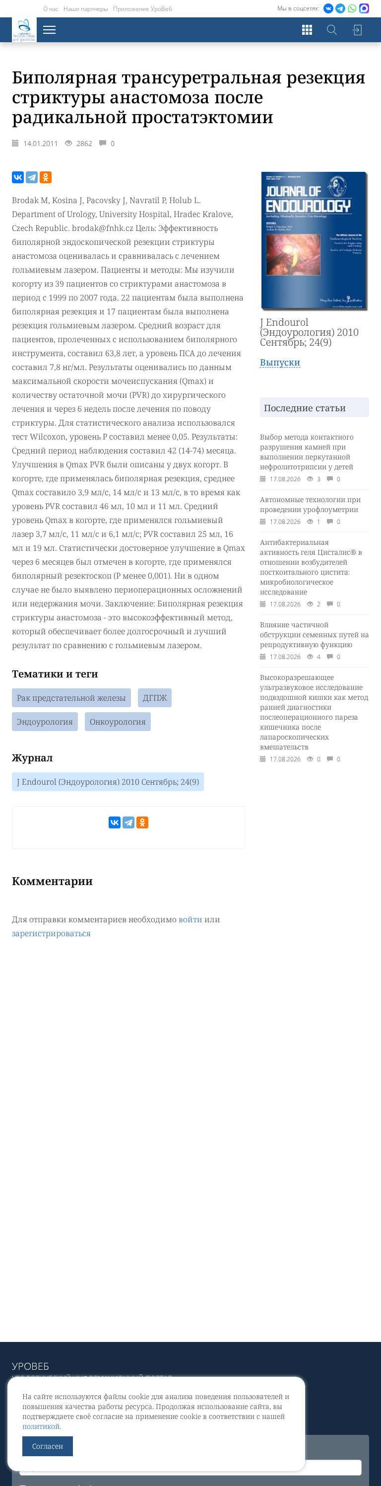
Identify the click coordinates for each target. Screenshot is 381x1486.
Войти (356, 29)
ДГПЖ (155, 697)
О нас (51, 8)
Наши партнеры (86, 8)
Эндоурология (45, 721)
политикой (41, 1426)
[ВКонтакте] (18, 177)
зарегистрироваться (51, 933)
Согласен (47, 1446)
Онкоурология (118, 721)
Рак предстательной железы (71, 697)
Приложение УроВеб (142, 8)
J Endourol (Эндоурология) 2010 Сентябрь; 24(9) (108, 781)
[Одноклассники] (46, 177)
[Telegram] (32, 177)
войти (190, 919)
